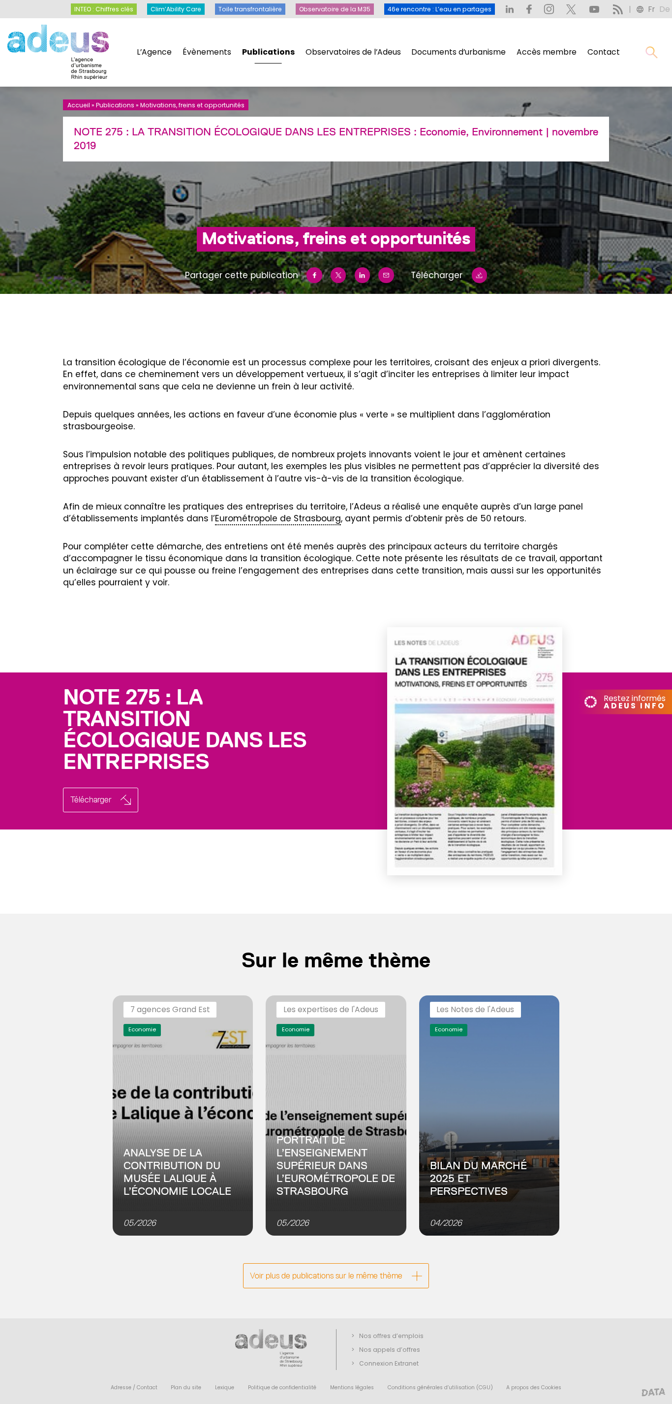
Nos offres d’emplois (391, 1336)
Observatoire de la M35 (334, 9)
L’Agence (154, 52)
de (664, 9)
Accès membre (547, 52)
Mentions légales (352, 1387)
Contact (603, 52)
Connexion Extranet (389, 1363)
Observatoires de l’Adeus (353, 52)
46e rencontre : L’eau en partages (439, 9)
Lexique (224, 1387)
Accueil (78, 105)
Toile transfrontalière (250, 9)
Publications (268, 52)
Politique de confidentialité (282, 1387)
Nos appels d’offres (389, 1349)
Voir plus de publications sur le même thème (326, 1275)
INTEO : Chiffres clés (103, 9)
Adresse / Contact (134, 1387)
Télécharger (436, 275)
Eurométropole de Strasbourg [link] (278, 518)
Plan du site (186, 1387)
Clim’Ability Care (176, 9)
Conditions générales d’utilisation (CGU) (440, 1387)
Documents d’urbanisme (458, 52)
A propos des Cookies (533, 1387)
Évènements (207, 52)
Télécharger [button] (91, 799)
